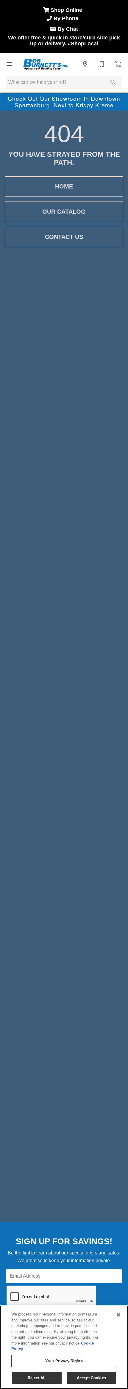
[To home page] (45, 64)
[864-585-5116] (102, 64)
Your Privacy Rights (63, 1361)
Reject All (37, 1378)
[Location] (85, 64)
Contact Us (64, 237)
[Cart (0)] (118, 64)
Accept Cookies (91, 1378)
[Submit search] (113, 82)
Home (64, 186)
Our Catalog (64, 211)
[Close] (118, 1314)
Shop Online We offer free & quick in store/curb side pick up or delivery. (64, 27)
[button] (9, 64)
